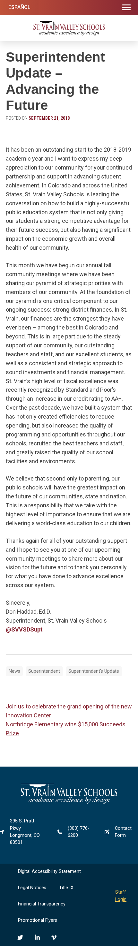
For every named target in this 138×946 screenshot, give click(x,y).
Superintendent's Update (93, 671)
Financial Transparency (41, 904)
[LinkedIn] (37, 937)
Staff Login (120, 895)
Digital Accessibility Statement (49, 871)
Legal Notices (32, 887)
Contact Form (123, 832)
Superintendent (44, 671)
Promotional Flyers (37, 920)
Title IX (66, 887)
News (14, 671)
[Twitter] (20, 937)
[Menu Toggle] (126, 7)
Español (19, 7)
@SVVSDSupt (24, 629)
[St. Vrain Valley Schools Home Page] (69, 802)
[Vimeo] (54, 937)
